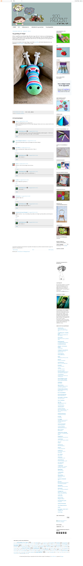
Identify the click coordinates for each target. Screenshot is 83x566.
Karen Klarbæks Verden (62, 378)
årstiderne (26, 553)
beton (32, 542)
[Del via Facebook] (31, 112)
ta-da (47, 552)
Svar (16, 126)
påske (26, 550)
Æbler (22, 553)
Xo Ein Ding (60, 512)
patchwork (66, 549)
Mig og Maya (60, 475)
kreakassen (36, 548)
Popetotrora (60, 444)
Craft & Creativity (61, 408)
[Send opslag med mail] (26, 111)
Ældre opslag (51, 249)
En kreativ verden (61, 370)
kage (62, 546)
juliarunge (60, 481)
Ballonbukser (60, 430)
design (36, 543)
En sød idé (60, 501)
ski (45, 550)
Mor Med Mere (61, 462)
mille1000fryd (61, 459)
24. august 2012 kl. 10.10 (33, 131)
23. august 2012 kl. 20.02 (33, 212)
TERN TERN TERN (61, 354)
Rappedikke (60, 485)
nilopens (59, 447)
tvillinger (67, 552)
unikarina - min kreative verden (62, 347)
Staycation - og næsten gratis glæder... (63, 434)
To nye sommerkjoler (61, 448)
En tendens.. (60, 417)
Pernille (17, 179)
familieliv (16, 545)
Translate (65, 245)
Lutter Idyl (60, 494)
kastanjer (15, 548)
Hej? (58, 479)
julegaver (58, 546)
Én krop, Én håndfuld (61, 360)
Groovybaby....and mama (62, 397)
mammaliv (60, 548)
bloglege (36, 542)
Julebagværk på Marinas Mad (63, 357)
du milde (59, 416)
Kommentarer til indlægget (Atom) (23, 251)
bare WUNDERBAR (61, 392)
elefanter (54, 543)
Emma (58, 544)
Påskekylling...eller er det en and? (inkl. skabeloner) (63, 387)
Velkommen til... (25, 27)
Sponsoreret (64, 550)
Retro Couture (61, 429)
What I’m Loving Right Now (62, 363)
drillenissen (45, 543)
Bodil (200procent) (22, 131)
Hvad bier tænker (20, 43)
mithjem (33, 549)
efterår (50, 543)
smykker (59, 550)
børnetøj (58, 542)
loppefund (52, 548)
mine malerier (23, 549)
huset (31, 546)
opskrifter (46, 549)
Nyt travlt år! (60, 455)
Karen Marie (60, 337)
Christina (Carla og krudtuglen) (22, 212)
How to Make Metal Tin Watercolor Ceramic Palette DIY (63, 329)
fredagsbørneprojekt (36, 545)
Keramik (19, 548)
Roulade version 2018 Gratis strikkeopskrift (63, 376)
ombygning (37, 549)
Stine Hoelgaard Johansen (21, 140)
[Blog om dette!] (29, 112)
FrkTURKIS (18, 147)
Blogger (61, 556)
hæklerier (22, 113)
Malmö (56, 548)
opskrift (41, 549)
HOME (14, 27)
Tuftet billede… (60, 348)
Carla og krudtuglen (62, 423)
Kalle (66, 546)
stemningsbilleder (16, 552)
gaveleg (46, 545)
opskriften (37, 42)
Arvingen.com (60, 491)
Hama (68, 545)
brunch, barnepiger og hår (62, 460)
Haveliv (59, 442)
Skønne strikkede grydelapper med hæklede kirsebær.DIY (63, 372)
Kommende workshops (62, 414)
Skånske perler (53, 550)
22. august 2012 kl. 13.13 (25, 147)
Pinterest (15, 550)
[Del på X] (30, 112)
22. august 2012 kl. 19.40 (24, 179)
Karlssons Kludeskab (62, 478)
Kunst (44, 548)
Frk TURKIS (60, 454)
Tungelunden (60, 465)
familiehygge (64, 544)
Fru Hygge (60, 419)
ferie (26, 545)
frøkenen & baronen (62, 413)
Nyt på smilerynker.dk (61, 395)
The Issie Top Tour (61, 398)
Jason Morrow (53, 556)
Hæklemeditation (61, 406)
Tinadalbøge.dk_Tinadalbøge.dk (63, 333)
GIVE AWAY (60, 383)
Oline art (59, 441)
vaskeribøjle (15, 553)
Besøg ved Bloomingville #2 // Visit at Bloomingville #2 (63, 483)
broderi (41, 542)
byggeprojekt (45, 542)
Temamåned (51, 552)
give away (58, 545)
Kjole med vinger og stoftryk (63, 486)
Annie (17, 121)
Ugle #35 (59, 473)
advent (14, 542)
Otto (55, 549)
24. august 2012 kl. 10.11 (33, 171)
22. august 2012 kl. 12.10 (31, 140)
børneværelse (18, 113)
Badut (59, 356)
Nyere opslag (15, 249)
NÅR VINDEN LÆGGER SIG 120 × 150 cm (63, 335)
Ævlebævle (60, 382)
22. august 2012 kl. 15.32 (23, 163)
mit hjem (28, 549)
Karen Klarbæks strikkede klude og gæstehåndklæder (62, 380)
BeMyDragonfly (61, 341)
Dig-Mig (59, 402)
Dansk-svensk (16, 543)
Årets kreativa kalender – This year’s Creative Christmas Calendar (63, 410)
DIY (19, 27)
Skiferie (49, 550)
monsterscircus (61, 362)
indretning (48, 546)
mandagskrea (65, 548)
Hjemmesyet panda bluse (62, 427)
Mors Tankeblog (61, 400)
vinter (19, 553)
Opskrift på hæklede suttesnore (61, 477)
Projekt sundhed (20, 550)
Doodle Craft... (61, 328)
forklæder (30, 545)
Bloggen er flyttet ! (61, 498)
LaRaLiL (59, 368)
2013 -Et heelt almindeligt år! (63, 489)
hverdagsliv (35, 546)
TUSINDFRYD (61, 374)
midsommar (16, 549)
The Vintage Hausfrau (62, 505)
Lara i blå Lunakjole (61, 368)
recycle (30, 550)
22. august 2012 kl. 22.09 (25, 196)
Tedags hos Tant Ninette (63, 350)
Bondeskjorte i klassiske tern (63, 437)
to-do (57, 552)
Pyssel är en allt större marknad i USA (62, 352)
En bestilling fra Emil (61, 458)
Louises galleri (60, 472)
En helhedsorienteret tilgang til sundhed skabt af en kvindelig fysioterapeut (63, 343)
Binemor (59, 359)
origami (52, 549)
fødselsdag (42, 545)
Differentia (18, 196)
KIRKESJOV (60, 450)
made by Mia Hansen (62, 503)
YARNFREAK (60, 439)
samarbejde (42, 550)
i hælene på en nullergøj (62, 432)
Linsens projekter (61, 426)
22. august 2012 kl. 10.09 (23, 121)
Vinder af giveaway (61, 424)
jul (53, 546)
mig (19, 549)
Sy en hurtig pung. (61, 366)
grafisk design (64, 545)
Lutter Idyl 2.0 (60, 495)
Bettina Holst (60, 497)
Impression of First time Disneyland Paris (62, 404)
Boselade (60, 365)
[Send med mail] (28, 112)
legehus (47, 548)
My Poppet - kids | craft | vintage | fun (63, 510)
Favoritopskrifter (49, 27)
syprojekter (39, 552)
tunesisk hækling (61, 552)
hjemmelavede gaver (24, 546)
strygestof (24, 552)
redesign (33, 550)
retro (37, 550)
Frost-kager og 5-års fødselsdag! (61, 452)
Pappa (63, 549)
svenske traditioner (30, 552)
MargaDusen (60, 436)
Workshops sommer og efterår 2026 (63, 339)
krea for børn (26, 548)
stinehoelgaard (61, 353)
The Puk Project (61, 405)
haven (16, 546)
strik (20, 552)
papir (60, 549)
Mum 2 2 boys (60, 385)
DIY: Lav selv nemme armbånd (63, 440)
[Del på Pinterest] (33, 112)
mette (17, 163)
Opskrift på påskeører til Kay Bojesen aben (63, 390)
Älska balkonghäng (61, 445)
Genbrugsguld (52, 545)
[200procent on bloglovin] (61, 279)
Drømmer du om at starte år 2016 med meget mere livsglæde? (63, 421)
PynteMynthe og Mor (62, 500)
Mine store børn (61, 470)
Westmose (60, 457)
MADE (59, 507)
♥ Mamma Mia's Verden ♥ (63, 388)
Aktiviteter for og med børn (38, 27)
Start (33, 249)
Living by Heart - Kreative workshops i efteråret (62, 467)
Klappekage (60, 469)
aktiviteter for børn (22, 542)
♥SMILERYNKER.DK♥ (62, 394)
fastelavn (23, 545)
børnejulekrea (51, 542)
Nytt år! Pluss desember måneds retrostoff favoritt (62, 493)
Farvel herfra (60, 463)
